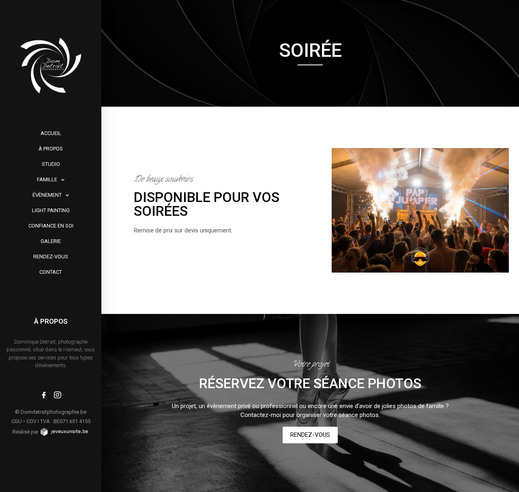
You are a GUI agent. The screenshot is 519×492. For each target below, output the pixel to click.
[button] (310, 435)
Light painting (51, 210)
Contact (50, 272)
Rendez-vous (50, 257)
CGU (16, 421)
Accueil (51, 133)
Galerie (51, 241)
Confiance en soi (50, 226)
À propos (51, 149)
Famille (47, 179)
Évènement (47, 195)
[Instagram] (58, 395)
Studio (51, 164)
